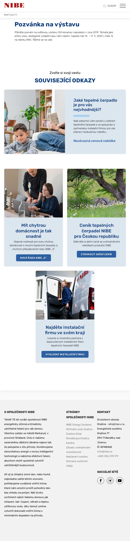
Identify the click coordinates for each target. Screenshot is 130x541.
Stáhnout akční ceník (96, 254)
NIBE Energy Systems (79, 424)
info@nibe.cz (104, 451)
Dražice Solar (74, 433)
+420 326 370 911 (107, 456)
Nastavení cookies (77, 456)
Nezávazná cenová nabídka (94, 141)
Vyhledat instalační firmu (65, 354)
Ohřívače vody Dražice (79, 429)
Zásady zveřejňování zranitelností (80, 450)
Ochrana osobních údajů (77, 463)
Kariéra (70, 442)
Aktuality (11, 15)
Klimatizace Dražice (77, 438)
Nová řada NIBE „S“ (33, 257)
